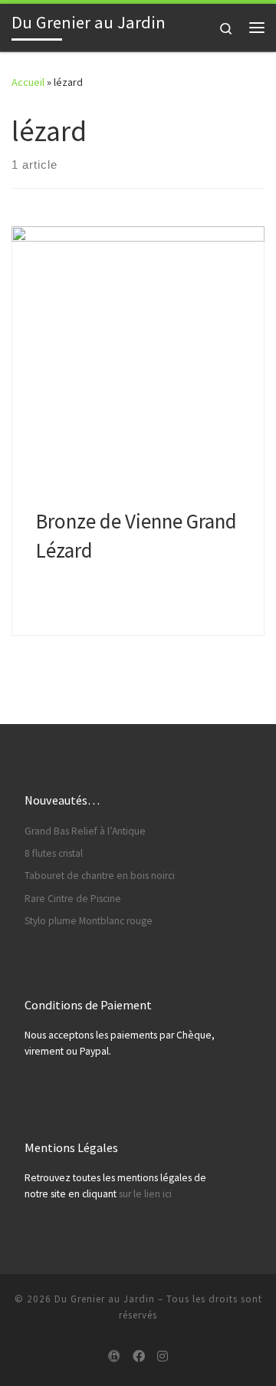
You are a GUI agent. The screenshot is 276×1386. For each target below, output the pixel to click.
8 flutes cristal (54, 853)
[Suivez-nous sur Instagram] (162, 1356)
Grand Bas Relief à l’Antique (85, 831)
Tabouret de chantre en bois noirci (100, 875)
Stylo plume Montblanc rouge (89, 920)
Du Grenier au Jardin (104, 1298)
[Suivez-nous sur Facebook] (139, 1356)
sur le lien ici (145, 1193)
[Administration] (114, 1356)
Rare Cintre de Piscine (73, 898)
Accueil (28, 82)
